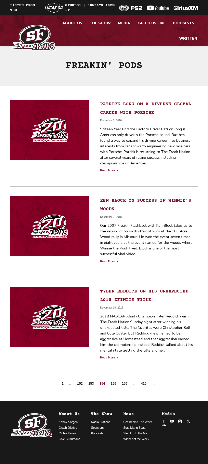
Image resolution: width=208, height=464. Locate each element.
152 (80, 383)
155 (113, 383)
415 (143, 383)
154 (102, 383)
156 (124, 383)
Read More (107, 170)
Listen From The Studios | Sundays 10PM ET (62, 7)
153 (91, 383)
